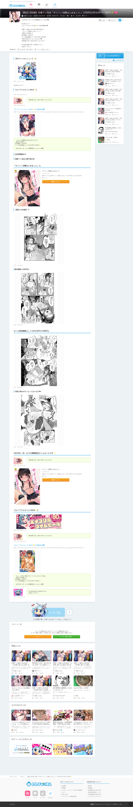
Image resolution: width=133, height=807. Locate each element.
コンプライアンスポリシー (94, 796)
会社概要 (64, 786)
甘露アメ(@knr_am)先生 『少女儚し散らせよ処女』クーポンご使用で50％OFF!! (83, 665)
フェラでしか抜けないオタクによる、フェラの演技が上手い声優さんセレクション (20, 724)
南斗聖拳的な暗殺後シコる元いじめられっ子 (62, 689)
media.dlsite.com (21, 105)
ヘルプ (63, 792)
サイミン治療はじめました (43, 49)
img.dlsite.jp (20, 265)
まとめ (21, 776)
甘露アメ (31, 49)
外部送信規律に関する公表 (94, 794)
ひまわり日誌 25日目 (81, 688)
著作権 (89, 786)
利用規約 (64, 788)
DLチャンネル (17, 5)
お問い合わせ (65, 794)
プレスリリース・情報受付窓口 (69, 796)
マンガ (85, 15)
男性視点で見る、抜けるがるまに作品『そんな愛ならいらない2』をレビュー (41, 665)
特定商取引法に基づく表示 (94, 790)
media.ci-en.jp (20, 81)
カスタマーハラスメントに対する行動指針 (72, 790)
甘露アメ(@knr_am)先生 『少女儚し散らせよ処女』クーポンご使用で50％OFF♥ (41, 690)
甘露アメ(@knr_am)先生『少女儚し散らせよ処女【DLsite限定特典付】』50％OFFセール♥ (113, 91)
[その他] (122, 20)
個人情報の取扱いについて (94, 792)
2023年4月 (23, 49)
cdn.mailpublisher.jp (22, 94)
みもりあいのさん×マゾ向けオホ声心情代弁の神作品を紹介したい (41, 724)
